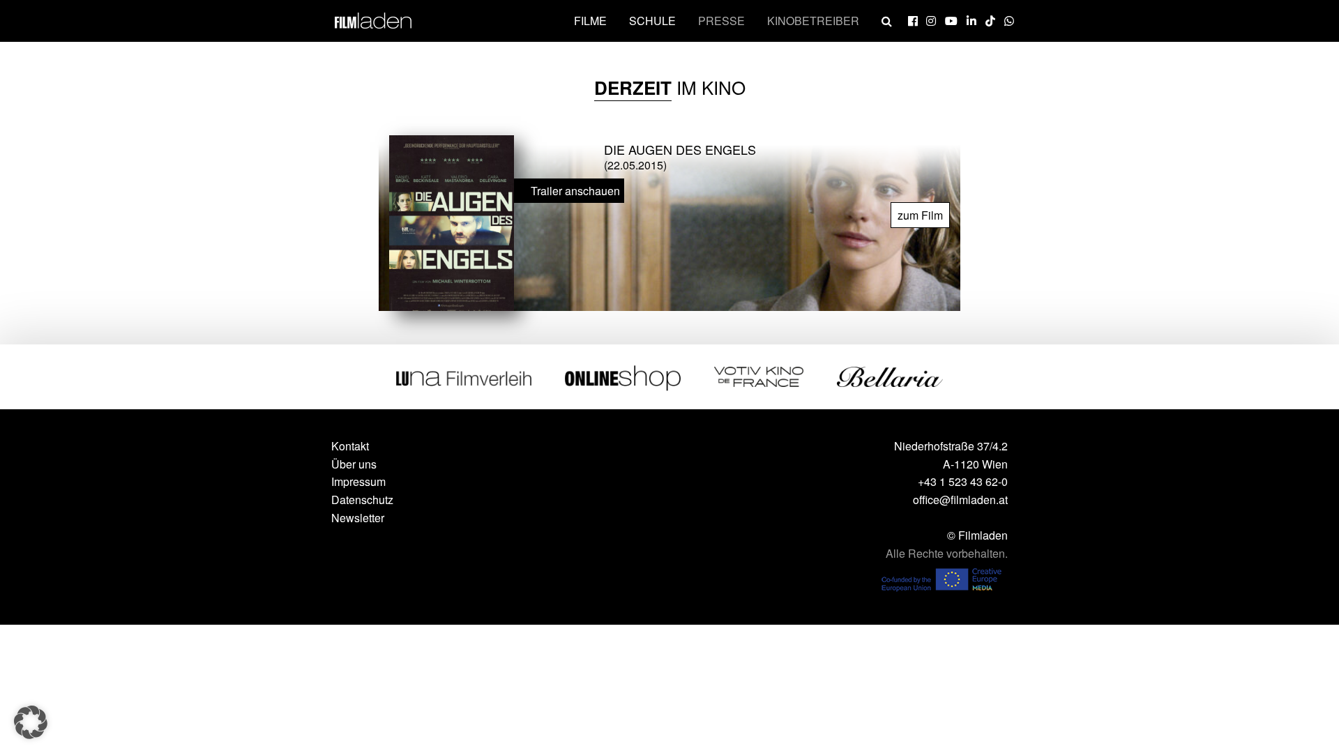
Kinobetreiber (813, 21)
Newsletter (357, 518)
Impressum (358, 481)
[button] (30, 722)
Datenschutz (362, 500)
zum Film (920, 215)
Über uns (354, 464)
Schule (652, 21)
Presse (721, 21)
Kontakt (350, 446)
